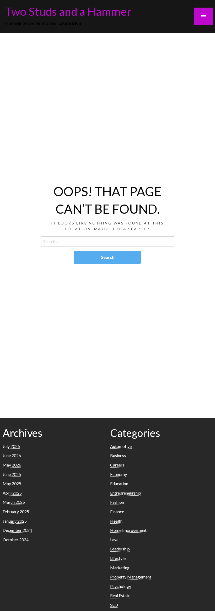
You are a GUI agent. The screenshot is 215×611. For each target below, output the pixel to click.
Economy (118, 474)
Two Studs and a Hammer (68, 11)
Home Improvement (128, 530)
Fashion (117, 502)
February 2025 (16, 511)
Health (116, 520)
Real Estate (120, 595)
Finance (117, 511)
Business (118, 455)
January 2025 (15, 520)
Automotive (121, 446)
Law (113, 539)
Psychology (120, 586)
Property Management (130, 576)
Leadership (120, 548)
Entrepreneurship (125, 492)
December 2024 (17, 530)
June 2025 (12, 474)
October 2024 (16, 539)
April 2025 (12, 492)
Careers (117, 464)
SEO (114, 604)
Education (119, 483)
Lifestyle (118, 558)
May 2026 (12, 464)
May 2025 (12, 483)
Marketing (120, 567)
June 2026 (12, 455)
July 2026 (11, 446)
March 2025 (14, 502)
